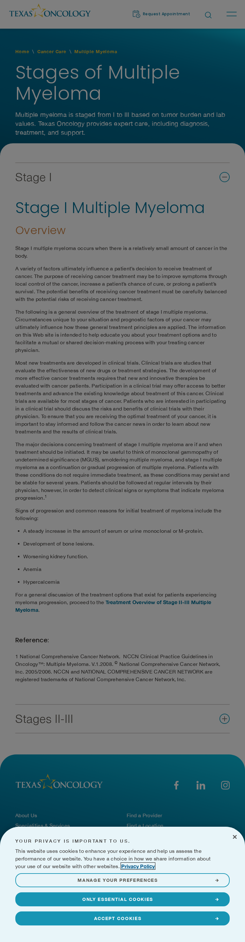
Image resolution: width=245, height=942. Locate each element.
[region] (122, 884)
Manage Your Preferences (118, 880)
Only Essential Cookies (117, 899)
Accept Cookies (118, 918)
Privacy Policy (138, 866)
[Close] (235, 837)
